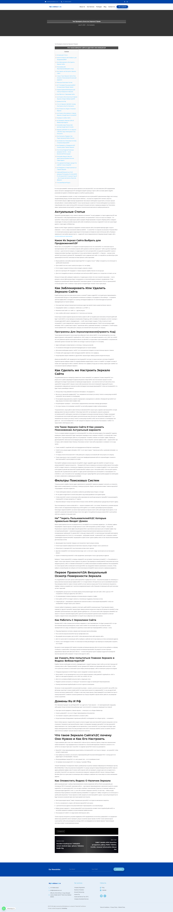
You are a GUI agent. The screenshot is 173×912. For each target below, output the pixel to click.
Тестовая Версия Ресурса (63, 182)
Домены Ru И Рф (61, 101)
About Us (82, 7)
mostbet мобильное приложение (63, 236)
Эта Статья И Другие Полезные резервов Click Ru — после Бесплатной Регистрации (65, 152)
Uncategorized (61, 831)
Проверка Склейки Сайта (63, 118)
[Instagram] (105, 896)
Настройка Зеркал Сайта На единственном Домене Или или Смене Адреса (65, 158)
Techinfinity (64, 908)
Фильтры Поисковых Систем (64, 82)
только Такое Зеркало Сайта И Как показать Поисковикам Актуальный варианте (66, 78)
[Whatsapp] (4, 908)
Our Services (90, 7)
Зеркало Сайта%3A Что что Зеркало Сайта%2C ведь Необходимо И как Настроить (66, 131)
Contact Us (111, 7)
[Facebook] (101, 896)
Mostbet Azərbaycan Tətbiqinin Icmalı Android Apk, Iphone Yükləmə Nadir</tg (70, 846)
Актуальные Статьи (62, 55)
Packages (99, 7)
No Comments (91, 25)
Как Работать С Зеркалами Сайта (66, 94)
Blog (105, 7)
